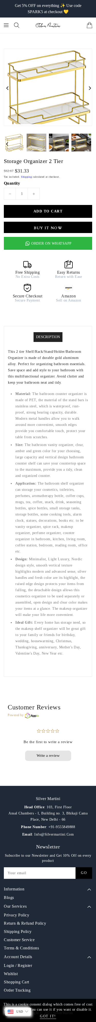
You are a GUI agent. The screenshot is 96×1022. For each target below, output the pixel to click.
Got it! (48, 1016)
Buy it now (48, 228)
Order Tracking (17, 990)
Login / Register (18, 965)
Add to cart (48, 211)
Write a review (48, 755)
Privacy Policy (16, 915)
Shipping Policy (18, 931)
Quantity (12, 183)
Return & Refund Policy (25, 923)
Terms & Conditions (21, 948)
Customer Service (19, 940)
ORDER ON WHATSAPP (51, 243)
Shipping (26, 176)
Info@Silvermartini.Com (53, 834)
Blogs (9, 897)
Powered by (16, 715)
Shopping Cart (16, 982)
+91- (52, 827)
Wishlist (11, 974)
